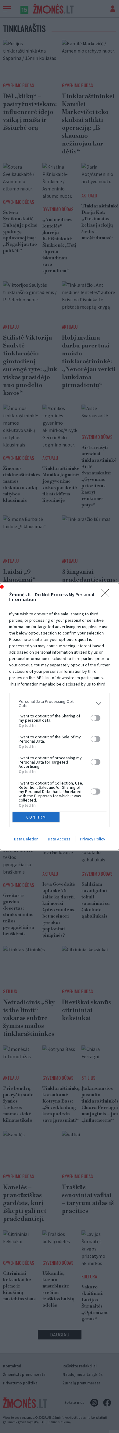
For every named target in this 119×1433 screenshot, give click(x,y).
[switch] (95, 718)
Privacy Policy (92, 839)
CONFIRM (36, 817)
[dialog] (59, 716)
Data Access (59, 839)
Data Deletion (26, 839)
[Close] (107, 594)
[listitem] (59, 703)
